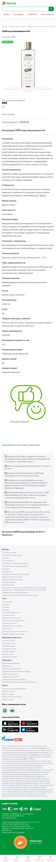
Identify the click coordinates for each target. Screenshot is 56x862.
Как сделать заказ (9, 553)
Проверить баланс (9, 649)
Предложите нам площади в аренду (16, 671)
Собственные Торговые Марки (14, 680)
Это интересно (8, 561)
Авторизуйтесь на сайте (11, 445)
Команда (5, 607)
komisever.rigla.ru (39, 748)
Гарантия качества (9, 623)
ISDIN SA (24, 122)
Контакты (6, 610)
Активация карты (9, 643)
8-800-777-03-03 (10, 804)
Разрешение (7, 572)
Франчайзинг (7, 666)
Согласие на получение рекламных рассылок (20, 595)
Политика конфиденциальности (15, 563)
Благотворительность (11, 613)
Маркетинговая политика (12, 577)
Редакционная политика (12, 618)
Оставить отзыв (8, 615)
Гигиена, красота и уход (17, 26)
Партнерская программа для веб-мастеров (19, 682)
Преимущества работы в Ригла (14, 689)
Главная (4, 26)
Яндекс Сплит (7, 42)
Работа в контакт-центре (12, 697)
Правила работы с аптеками (13, 634)
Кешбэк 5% (32, 14)
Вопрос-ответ (7, 654)
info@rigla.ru (20, 832)
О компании (7, 602)
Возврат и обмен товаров (12, 580)
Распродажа (18, 14)
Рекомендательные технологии (14, 632)
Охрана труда (7, 700)
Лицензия (6, 569)
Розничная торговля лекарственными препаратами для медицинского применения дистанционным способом (24, 589)
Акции (6, 14)
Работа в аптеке (8, 691)
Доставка (6, 558)
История (5, 605)
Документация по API (10, 677)
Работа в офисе (8, 694)
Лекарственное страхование (13, 621)
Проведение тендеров (11, 663)
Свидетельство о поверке (12, 626)
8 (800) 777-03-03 (28, 759)
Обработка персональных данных (15, 593)
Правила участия (9, 646)
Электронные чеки (9, 657)
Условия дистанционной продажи (15, 574)
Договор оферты (8, 582)
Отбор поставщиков (10, 674)
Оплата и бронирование (12, 555)
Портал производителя (11, 669)
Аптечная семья (8, 641)
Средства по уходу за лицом (38, 26)
